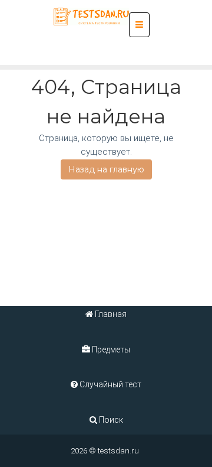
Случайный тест (109, 384)
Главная (110, 314)
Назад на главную (106, 169)
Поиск (110, 419)
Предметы (110, 349)
